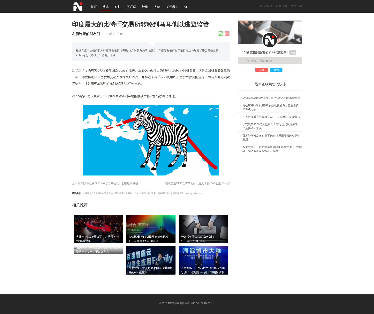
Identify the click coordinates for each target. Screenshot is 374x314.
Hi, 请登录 (266, 6)
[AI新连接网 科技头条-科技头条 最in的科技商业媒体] (78, 6)
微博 (277, 70)
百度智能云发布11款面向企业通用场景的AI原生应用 (271, 137)
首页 (94, 6)
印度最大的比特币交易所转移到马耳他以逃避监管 (140, 23)
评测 (145, 6)
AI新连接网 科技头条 (178, 303)
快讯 (106, 6)
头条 (262, 70)
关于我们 (172, 6)
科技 (118, 6)
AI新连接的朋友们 (255, 52)
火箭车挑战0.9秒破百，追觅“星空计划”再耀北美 (271, 98)
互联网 (131, 6)
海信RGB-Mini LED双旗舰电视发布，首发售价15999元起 (271, 107)
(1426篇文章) (278, 52)
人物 (157, 6)
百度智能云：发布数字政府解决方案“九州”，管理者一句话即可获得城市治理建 (272, 149)
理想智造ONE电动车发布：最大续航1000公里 (193, 183)
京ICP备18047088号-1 (203, 303)
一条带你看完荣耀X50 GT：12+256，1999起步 (271, 117)
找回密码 (296, 6)
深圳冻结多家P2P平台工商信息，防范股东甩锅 (109, 183)
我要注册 (281, 6)
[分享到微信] (221, 33)
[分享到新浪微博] (227, 33)
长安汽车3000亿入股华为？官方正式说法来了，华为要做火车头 (272, 126)
